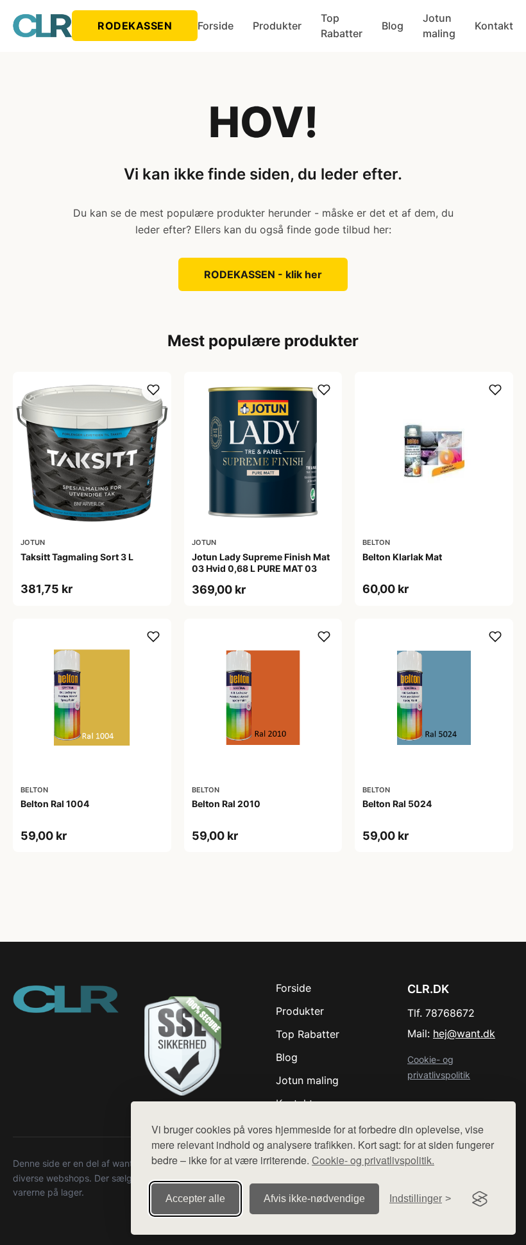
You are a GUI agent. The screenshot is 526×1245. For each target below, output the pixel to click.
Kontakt (494, 25)
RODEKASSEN (135, 25)
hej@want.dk (464, 1033)
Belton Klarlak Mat (402, 556)
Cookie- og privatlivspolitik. (373, 1160)
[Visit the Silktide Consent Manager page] (479, 1198)
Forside (215, 25)
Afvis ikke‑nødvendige (314, 1198)
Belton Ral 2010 (226, 803)
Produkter (277, 25)
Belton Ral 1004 (55, 803)
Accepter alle (195, 1198)
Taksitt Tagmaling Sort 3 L (77, 556)
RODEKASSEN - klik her (263, 274)
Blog (392, 25)
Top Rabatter (341, 26)
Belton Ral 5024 (397, 803)
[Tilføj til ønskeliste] (153, 389)
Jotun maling (439, 26)
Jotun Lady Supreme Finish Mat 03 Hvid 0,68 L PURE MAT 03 (261, 562)
